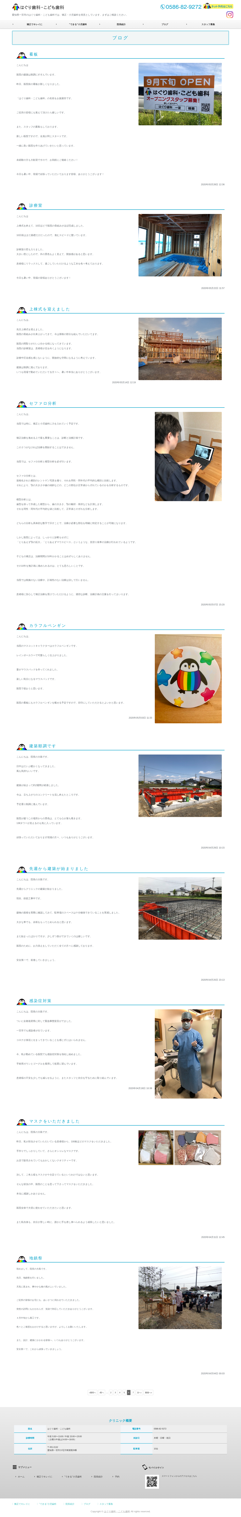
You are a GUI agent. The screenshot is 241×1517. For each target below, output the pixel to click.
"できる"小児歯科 (78, 24)
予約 (117, 1476)
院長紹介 (121, 24)
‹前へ (101, 1392)
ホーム (21, 1476)
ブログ (165, 24)
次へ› (139, 1392)
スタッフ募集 (208, 24)
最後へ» (148, 1392)
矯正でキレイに (34, 24)
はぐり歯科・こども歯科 (117, 1511)
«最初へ (92, 1392)
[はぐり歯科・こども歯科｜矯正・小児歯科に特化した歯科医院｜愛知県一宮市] (38, 7)
